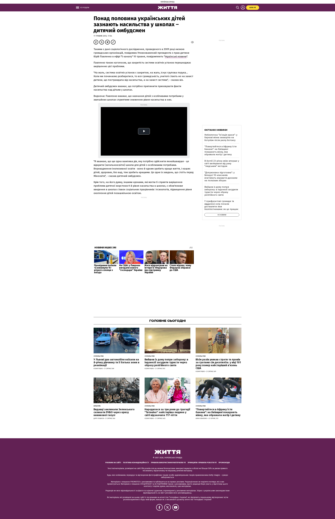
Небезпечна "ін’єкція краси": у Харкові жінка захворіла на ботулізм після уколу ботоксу (220, 137)
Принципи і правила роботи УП (202, 463)
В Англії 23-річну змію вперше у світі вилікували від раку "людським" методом (221, 164)
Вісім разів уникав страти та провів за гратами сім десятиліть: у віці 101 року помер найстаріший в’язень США (218, 364)
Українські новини (176, 56)
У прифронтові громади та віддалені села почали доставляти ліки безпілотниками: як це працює (221, 205)
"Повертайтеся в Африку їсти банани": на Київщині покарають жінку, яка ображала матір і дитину (220, 150)
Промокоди (224, 463)
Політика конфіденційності (136, 463)
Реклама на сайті (113, 463)
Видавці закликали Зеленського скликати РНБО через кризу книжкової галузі (114, 412)
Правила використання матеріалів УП (168, 463)
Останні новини (215, 130)
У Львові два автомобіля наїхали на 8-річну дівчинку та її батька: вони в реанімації (116, 362)
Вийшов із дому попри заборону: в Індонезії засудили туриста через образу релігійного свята (221, 191)
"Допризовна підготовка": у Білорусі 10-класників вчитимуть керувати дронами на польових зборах (220, 176)
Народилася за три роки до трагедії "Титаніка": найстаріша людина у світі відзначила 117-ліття (167, 412)
